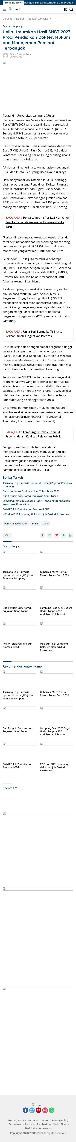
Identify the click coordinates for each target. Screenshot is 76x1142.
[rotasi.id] (14, 9)
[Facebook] (25, 1110)
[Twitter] (32, 1110)
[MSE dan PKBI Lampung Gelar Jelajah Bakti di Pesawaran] (56, 631)
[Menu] (5, 9)
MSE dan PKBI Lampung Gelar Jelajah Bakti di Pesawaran (36, 514)
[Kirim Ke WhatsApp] (70, 535)
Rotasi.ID (14, 54)
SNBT (35, 523)
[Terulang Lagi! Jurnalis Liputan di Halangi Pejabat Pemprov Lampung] (19, 559)
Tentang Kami (16, 1120)
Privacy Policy (60, 1120)
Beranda (33, 1120)
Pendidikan (25, 54)
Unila (46, 523)
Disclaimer (15, 1124)
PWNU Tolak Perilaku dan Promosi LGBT (26, 509)
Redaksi (30, 1128)
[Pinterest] (38, 1110)
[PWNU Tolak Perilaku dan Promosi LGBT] (19, 631)
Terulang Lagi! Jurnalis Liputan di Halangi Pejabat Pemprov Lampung (37, 484)
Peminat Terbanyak (15, 523)
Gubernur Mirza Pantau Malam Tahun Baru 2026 (31, 491)
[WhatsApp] (51, 1110)
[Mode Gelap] (65, 9)
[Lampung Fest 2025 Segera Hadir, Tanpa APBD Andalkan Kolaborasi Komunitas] (56, 595)
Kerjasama (45, 1128)
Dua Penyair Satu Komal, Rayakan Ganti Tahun (30, 496)
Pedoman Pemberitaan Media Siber (46, 1124)
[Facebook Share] (42, 535)
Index (45, 1120)
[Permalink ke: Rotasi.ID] (5, 55)
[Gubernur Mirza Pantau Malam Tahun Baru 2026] (56, 559)
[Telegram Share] (63, 535)
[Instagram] (45, 1110)
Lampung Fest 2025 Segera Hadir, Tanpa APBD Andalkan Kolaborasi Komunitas (36, 502)
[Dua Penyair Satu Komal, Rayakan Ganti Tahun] (19, 595)
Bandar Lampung (12, 26)
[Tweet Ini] (49, 535)
